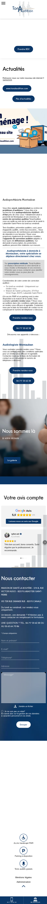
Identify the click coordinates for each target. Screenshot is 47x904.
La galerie (12, 460)
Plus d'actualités (23, 98)
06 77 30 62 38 (23, 328)
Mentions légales (23, 880)
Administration (24, 885)
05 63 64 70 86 (12, 629)
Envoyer (23, 727)
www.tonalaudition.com (17, 88)
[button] (2, 544)
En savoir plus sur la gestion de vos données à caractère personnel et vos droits (20, 717)
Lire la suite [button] (9, 553)
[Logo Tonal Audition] (23, 9)
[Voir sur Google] (7, 535)
